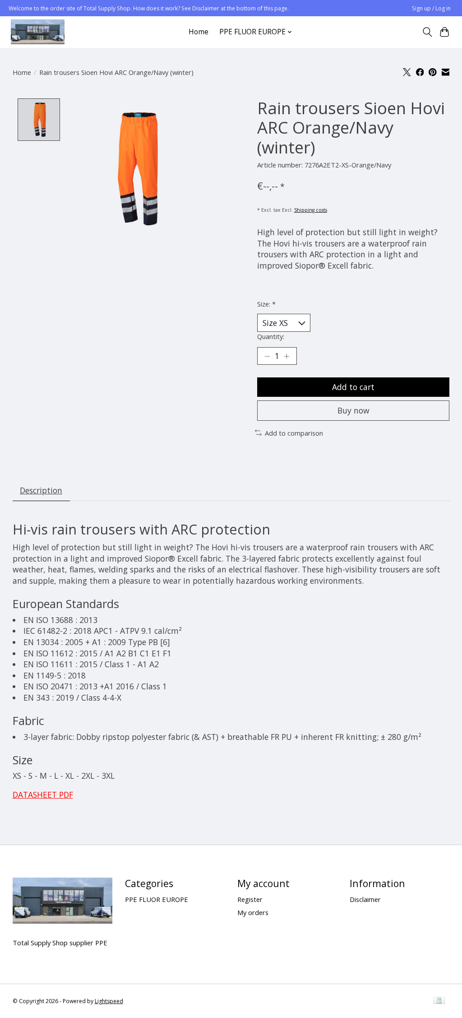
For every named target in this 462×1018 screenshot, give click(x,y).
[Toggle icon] (427, 32)
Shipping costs (310, 210)
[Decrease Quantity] (267, 355)
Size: (266, 303)
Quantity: (270, 336)
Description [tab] (41, 490)
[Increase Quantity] (286, 355)
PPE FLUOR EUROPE (156, 899)
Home (198, 32)
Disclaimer (365, 899)
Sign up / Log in (431, 8)
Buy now (353, 410)
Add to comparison (294, 432)
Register (250, 899)
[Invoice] (439, 1001)
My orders (252, 912)
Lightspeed (109, 1001)
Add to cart (353, 386)
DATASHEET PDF (43, 794)
